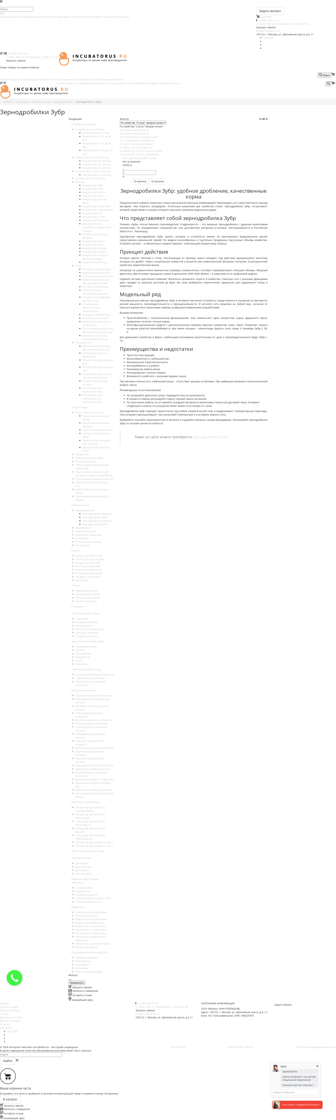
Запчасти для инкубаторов (87, 641)
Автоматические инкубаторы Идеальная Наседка (96, 227)
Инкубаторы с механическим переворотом (91, 307)
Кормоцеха (82, 538)
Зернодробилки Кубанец (97, 520)
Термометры (83, 653)
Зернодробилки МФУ (95, 524)
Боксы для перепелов (88, 569)
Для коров (81, 863)
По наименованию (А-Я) (134, 130)
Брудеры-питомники (87, 576)
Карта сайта (178, 1047)
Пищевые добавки (86, 622)
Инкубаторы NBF (92, 185)
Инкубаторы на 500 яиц (96, 174)
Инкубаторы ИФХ (92, 244)
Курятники (81, 580)
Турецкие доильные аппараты (93, 695)
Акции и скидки (19, 17)
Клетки (75, 550)
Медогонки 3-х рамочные (90, 926)
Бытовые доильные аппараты (93, 720)
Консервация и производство (89, 952)
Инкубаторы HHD (92, 188)
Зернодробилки (84, 510)
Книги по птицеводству (89, 629)
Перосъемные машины (89, 412)
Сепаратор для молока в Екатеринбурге (90, 809)
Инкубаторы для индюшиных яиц (92, 389)
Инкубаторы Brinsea (94, 262)
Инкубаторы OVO (92, 195)
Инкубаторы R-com (93, 216)
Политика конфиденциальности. (316, 1047)
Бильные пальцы (85, 461)
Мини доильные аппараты (91, 723)
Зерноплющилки (85, 531)
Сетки (78, 660)
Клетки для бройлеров (89, 573)
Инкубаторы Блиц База (96, 206)
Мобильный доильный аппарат (94, 748)
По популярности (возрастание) (139, 137)
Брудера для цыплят (87, 562)
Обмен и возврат (91, 17)
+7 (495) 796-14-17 (268, 20)
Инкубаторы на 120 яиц (96, 164)
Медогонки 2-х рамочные (90, 929)
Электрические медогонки (91, 912)
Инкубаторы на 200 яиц (96, 167)
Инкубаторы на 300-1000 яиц (93, 171)
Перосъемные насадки (89, 458)
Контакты (118, 17)
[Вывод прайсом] (266, 119)
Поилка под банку (86, 601)
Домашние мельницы (88, 534)
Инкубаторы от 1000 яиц (90, 178)
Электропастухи (80, 858)
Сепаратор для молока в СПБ (92, 845)
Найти (7, 1061)
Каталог (5, 17)
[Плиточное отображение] (260, 119)
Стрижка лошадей (86, 894)
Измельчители (80, 505)
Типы (78, 265)
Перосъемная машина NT (98, 430)
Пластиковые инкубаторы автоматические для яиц (98, 330)
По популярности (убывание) (137, 140)
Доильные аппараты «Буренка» (94, 779)
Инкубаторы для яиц (83, 124)
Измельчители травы (88, 541)
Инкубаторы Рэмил (93, 241)
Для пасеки (82, 870)
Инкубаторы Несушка (95, 220)
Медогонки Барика (86, 947)
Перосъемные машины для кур (94, 478)
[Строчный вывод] (263, 119)
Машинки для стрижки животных (85, 880)
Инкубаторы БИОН (93, 192)
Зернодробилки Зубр (95, 517)
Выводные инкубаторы (96, 314)
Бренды (80, 181)
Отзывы (107, 17)
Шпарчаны (82, 454)
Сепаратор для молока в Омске (94, 842)
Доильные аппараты (83, 690)
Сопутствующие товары (85, 613)
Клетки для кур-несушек (89, 559)
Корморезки (82, 527)
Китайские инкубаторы (96, 269)
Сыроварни (82, 964)
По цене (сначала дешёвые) (136, 144)
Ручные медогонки (86, 915)
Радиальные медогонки (89, 922)
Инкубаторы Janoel (93, 251)
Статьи (54, 17)
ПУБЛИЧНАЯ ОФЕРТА (240, 1047)
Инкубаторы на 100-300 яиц (92, 157)
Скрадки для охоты (86, 636)
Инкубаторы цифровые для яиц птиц (96, 298)
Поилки (75, 585)
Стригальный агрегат (88, 901)
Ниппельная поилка (87, 594)
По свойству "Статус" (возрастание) (141, 151)
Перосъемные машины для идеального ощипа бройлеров (93, 473)
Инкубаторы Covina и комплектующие (95, 257)
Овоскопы (81, 664)
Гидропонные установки (90, 678)
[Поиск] (2, 13)
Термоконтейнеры (86, 957)
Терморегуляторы (86, 646)
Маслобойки (82, 961)
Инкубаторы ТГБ (92, 213)
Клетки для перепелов (89, 555)
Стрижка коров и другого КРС (93, 898)
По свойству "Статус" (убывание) (139, 154)
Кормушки (77, 606)
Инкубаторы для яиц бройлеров (94, 354)
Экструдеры (82, 545)
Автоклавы (81, 968)
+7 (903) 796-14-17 (282, 24)
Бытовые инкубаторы (95, 286)
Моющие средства (86, 632)
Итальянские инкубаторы (97, 276)
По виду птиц (83, 342)
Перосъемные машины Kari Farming (96, 442)
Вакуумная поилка (86, 590)
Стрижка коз (82, 891)
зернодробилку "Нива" (210, 436)
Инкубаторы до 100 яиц (89, 129)
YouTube (268, 37)
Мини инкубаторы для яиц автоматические (96, 281)
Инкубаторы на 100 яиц (96, 160)
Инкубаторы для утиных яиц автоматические (97, 375)
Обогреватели (84, 625)
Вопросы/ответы (39, 17)
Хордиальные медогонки (90, 933)
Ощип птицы (79, 407)
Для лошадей (83, 873)
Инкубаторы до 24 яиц (96, 133)
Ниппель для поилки (87, 597)
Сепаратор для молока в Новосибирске (90, 837)
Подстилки (81, 618)
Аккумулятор (83, 657)
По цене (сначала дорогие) (136, 147)
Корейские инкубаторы (96, 272)
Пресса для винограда (88, 971)
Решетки (80, 650)
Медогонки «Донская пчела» (92, 943)
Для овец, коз (83, 866)
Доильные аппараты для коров (94, 765)
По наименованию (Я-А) (134, 133)
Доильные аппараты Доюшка (93, 790)
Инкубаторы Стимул (94, 248)
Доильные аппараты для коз (92, 769)
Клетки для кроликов (88, 566)
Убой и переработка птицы (87, 851)
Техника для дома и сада (86, 669)
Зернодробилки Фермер (97, 513)
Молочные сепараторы (85, 802)
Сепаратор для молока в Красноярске (90, 823)
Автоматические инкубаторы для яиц (94, 291)
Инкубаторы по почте (95, 318)
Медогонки (78, 907)
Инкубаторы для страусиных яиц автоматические (92, 398)
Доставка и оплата (69, 17)
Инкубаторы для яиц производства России (95, 337)
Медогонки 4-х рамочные (90, 919)
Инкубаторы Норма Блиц (97, 209)
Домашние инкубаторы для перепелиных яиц (96, 347)
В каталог (10, 1099)
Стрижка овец (83, 887)
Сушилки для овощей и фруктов (94, 674)
